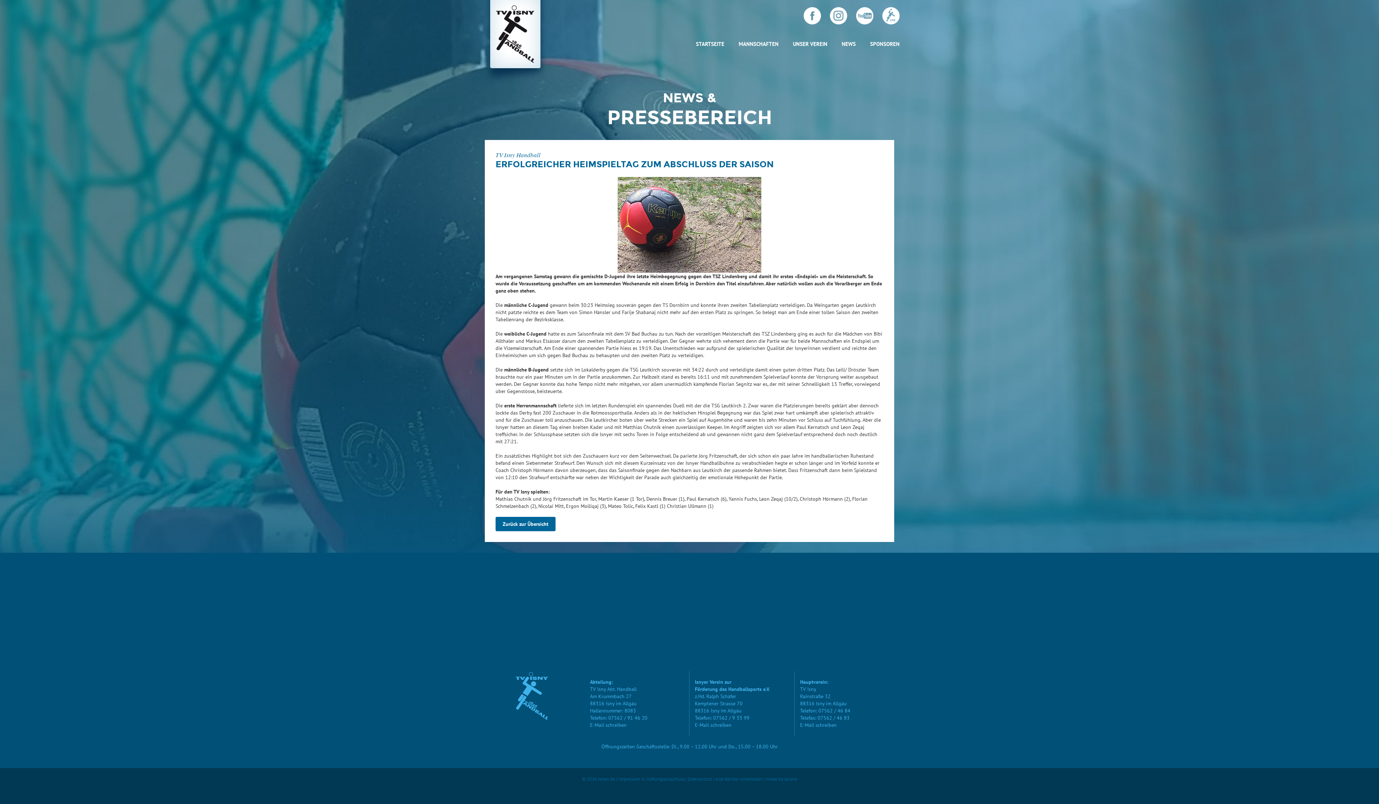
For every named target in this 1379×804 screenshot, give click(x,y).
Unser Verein (810, 44)
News (849, 44)
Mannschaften (759, 44)
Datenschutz (700, 779)
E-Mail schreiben (608, 725)
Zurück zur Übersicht (525, 524)
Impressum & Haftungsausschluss (651, 779)
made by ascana (781, 779)
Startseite (710, 44)
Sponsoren (885, 44)
